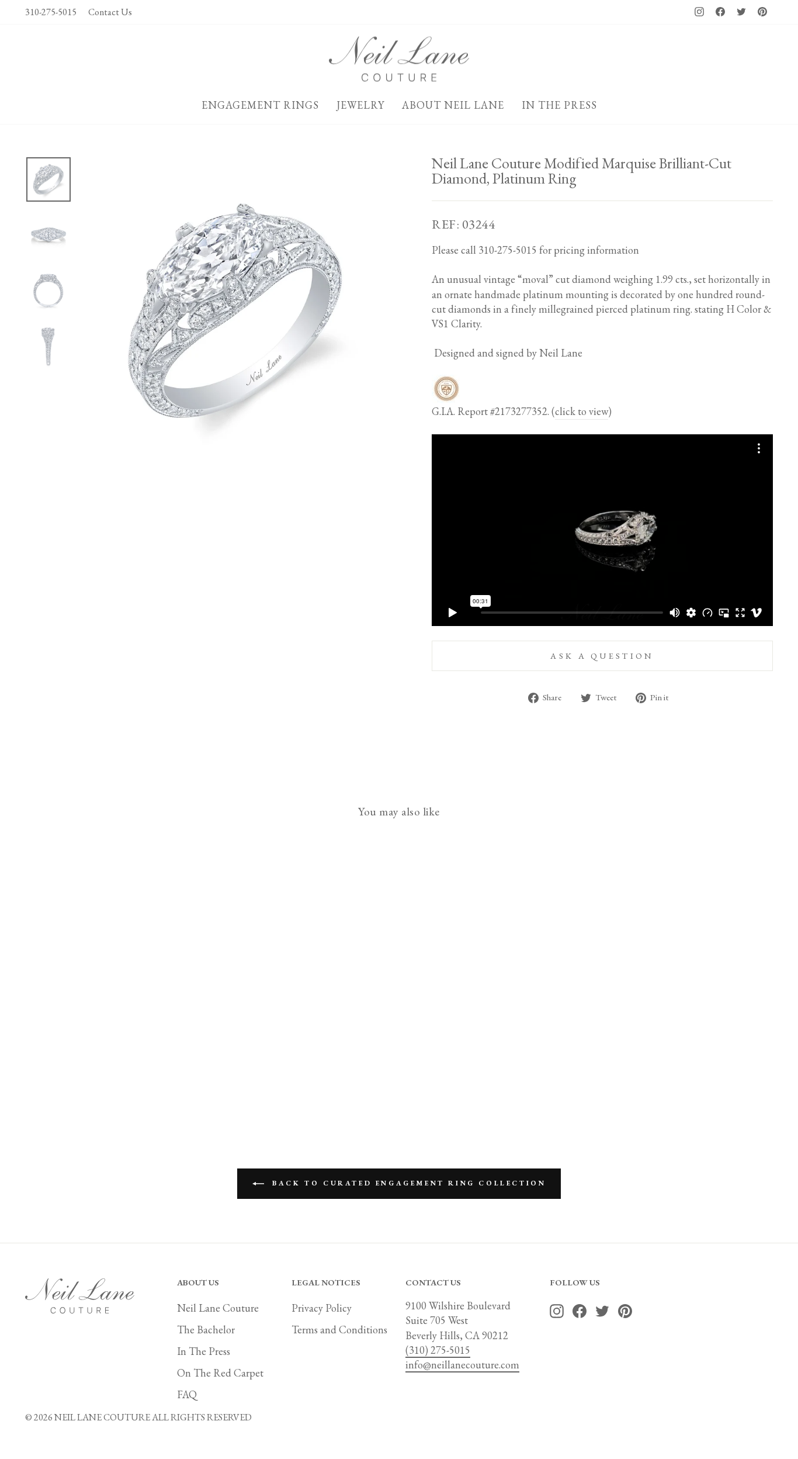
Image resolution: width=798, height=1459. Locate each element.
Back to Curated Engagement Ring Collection (407, 1182)
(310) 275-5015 (437, 1350)
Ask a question (602, 655)
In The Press (203, 1351)
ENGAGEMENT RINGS (260, 105)
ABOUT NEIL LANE (453, 105)
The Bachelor (206, 1329)
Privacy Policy (322, 1308)
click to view (581, 411)
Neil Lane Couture (218, 1308)
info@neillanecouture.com (462, 1364)
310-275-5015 (51, 12)
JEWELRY (360, 105)
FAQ (187, 1394)
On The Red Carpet (220, 1373)
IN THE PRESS (559, 105)
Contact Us (110, 12)
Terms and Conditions (339, 1329)
